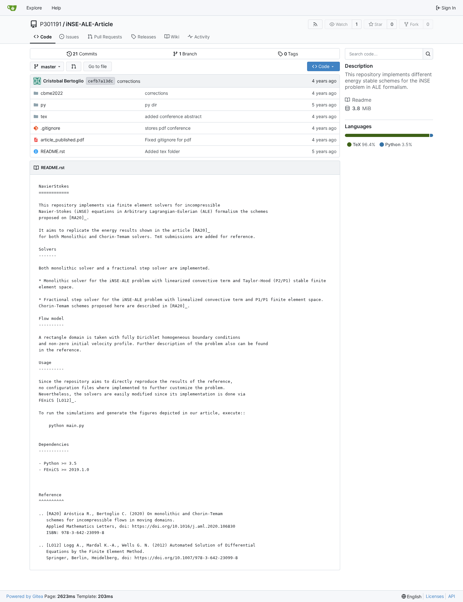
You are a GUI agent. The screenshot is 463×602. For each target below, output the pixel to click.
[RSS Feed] (315, 24)
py (43, 104)
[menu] (412, 596)
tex (44, 116)
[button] (73, 66)
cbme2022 (52, 93)
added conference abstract (173, 116)
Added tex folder (162, 151)
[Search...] (428, 54)
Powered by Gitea (24, 596)
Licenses (435, 596)
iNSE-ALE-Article (89, 24)
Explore (34, 7)
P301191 (50, 24)
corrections (128, 81)
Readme (361, 100)
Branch (188, 53)
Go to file (98, 66)
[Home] (12, 8)
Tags (291, 53)
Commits (85, 53)
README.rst (53, 151)
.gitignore (50, 128)
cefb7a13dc (100, 81)
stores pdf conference (168, 128)
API (451, 596)
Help (56, 7)
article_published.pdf (62, 139)
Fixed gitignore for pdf (168, 139)
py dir (151, 104)
